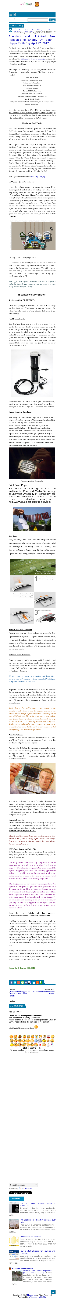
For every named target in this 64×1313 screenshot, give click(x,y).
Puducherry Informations (22, 1268)
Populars (16, 1199)
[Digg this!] (26, 982)
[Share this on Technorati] (41, 982)
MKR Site (42, 1297)
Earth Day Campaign (38, 177)
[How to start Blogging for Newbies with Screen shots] (14, 1255)
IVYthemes (33, 1297)
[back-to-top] (53, 1292)
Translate (28, 1189)
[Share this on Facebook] (11, 982)
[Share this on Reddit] (37, 982)
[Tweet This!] (15, 982)
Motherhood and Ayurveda (30, 1237)
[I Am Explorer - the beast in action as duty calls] (14, 1224)
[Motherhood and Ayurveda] (14, 1241)
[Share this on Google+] (18, 982)
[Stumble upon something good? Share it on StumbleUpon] (22, 982)
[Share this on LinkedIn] (33, 982)
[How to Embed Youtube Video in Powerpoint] (14, 1207)
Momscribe (31, 1295)
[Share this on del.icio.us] (29, 982)
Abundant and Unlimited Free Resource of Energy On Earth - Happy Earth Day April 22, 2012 (32, 40)
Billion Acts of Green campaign (33, 59)
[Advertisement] (36, 976)
